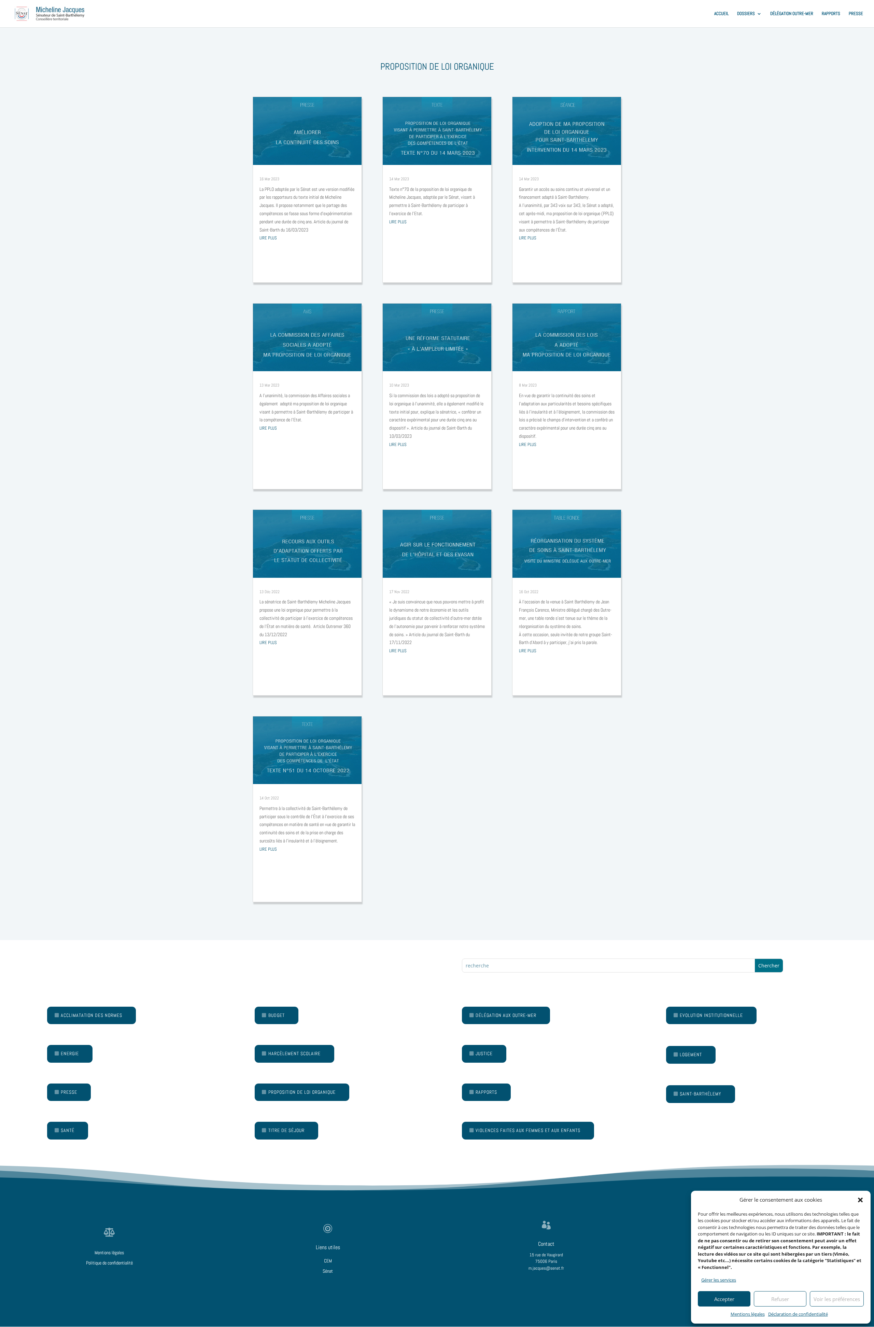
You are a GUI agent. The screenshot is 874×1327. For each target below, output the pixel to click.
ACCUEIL (721, 13)
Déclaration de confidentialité (798, 1314)
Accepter (724, 1299)
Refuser (780, 1299)
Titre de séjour (286, 1130)
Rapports (486, 1092)
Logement (691, 1054)
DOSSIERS (746, 13)
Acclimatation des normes (91, 1015)
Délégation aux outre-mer (506, 1015)
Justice (484, 1053)
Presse (69, 1092)
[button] (860, 1200)
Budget (276, 1015)
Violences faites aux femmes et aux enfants (528, 1130)
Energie (70, 1053)
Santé (67, 1130)
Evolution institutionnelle (711, 1015)
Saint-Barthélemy (700, 1094)
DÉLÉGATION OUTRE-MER (791, 13)
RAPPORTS (831, 13)
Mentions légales (748, 1314)
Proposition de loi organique (302, 1092)
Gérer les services (718, 1280)
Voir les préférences (837, 1299)
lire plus (268, 238)
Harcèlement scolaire (294, 1053)
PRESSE (856, 13)
